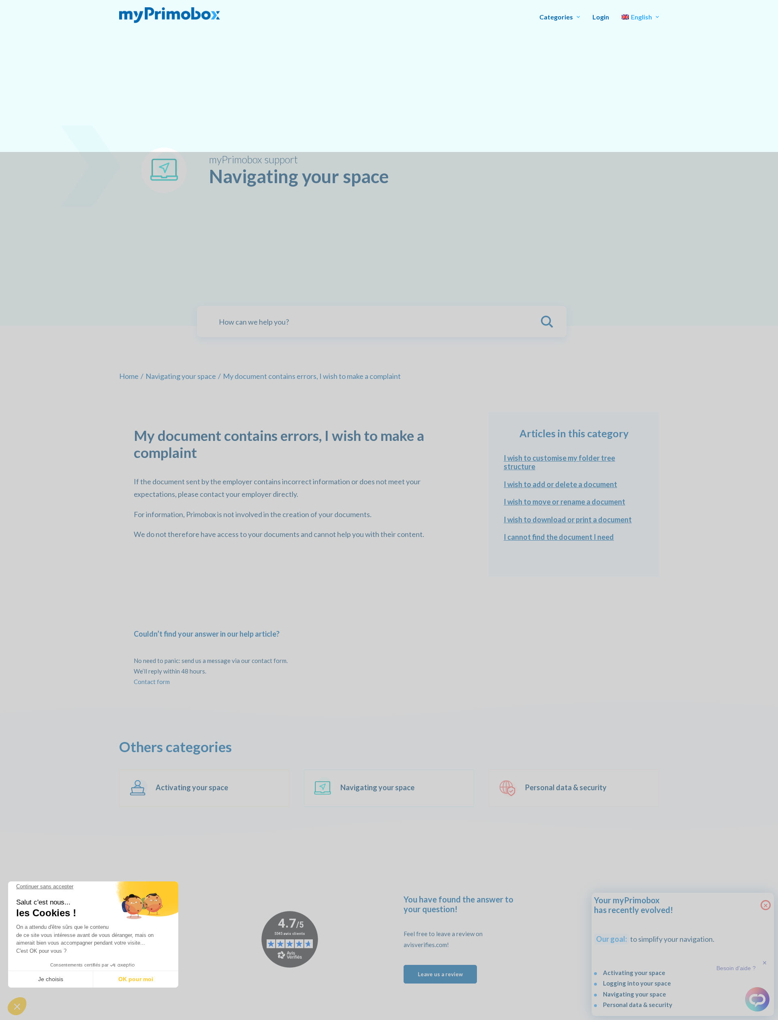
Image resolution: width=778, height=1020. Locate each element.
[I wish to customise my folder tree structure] (574, 462)
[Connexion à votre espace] (197, 788)
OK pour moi (135, 979)
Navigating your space (180, 376)
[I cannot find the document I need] (574, 537)
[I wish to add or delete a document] (574, 485)
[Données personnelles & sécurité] (566, 788)
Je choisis (50, 979)
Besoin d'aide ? (736, 968)
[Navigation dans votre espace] (381, 788)
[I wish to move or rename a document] (574, 502)
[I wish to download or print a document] (574, 520)
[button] (17, 1006)
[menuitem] (562, 17)
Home (129, 376)
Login (600, 17)
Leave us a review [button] (440, 974)
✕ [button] (764, 963)
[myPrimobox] (169, 15)
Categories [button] (556, 17)
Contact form (152, 681)
